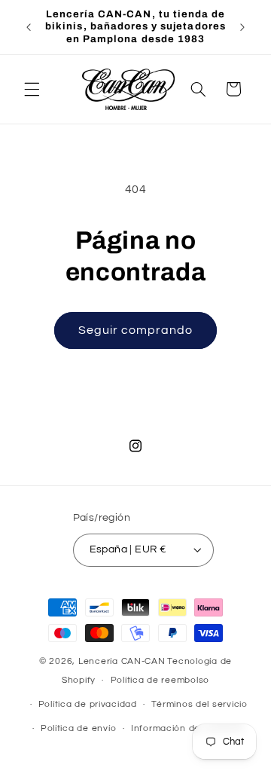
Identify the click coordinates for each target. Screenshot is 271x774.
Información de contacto (188, 728)
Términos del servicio (199, 704)
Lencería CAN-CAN (122, 661)
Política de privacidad (87, 704)
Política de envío (79, 728)
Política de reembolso (160, 680)
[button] (31, 89)
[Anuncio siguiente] (242, 27)
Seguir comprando (135, 330)
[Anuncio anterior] (28, 27)
